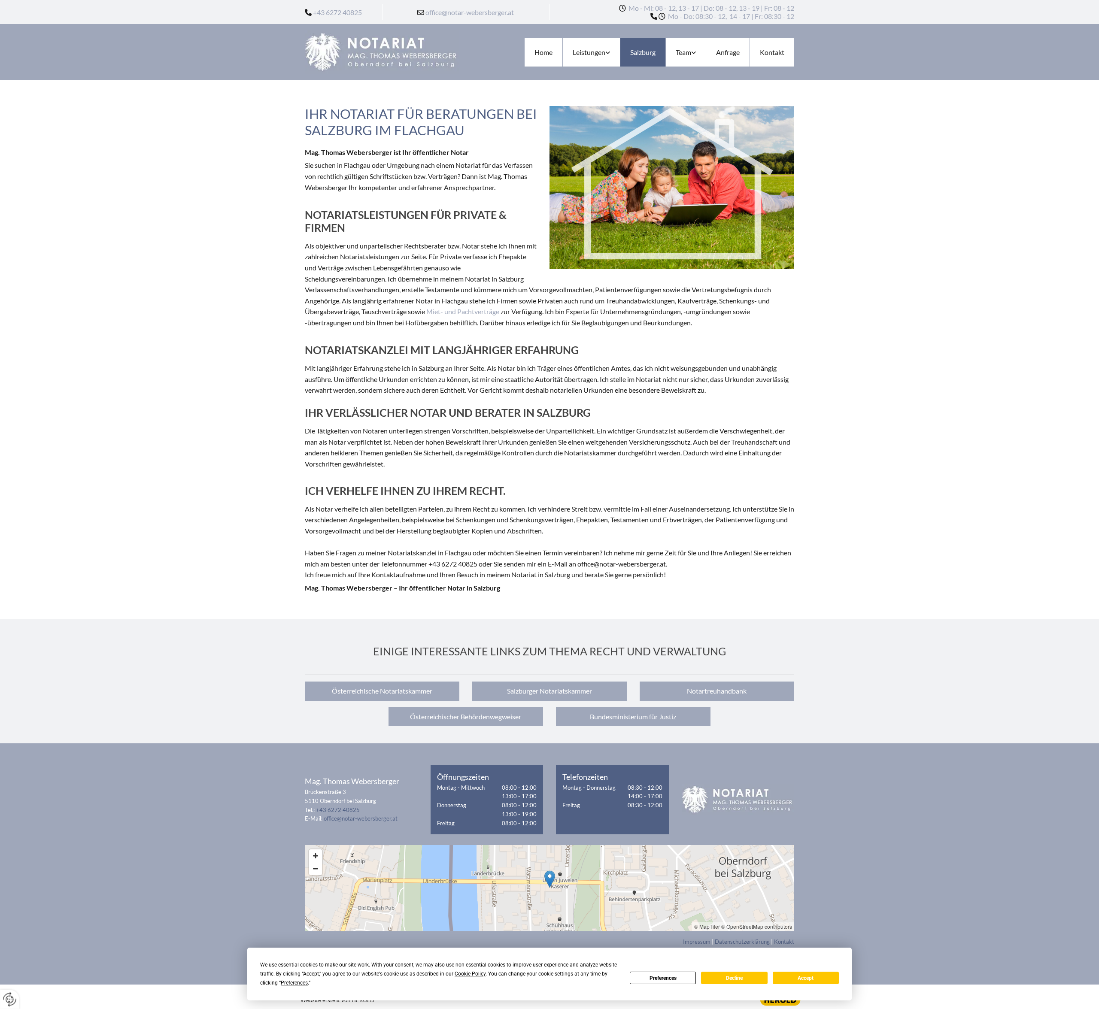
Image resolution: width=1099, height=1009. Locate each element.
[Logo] (382, 52)
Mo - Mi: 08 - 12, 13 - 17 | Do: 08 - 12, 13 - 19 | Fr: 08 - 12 (711, 8)
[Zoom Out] (315, 868)
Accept (806, 978)
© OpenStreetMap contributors (756, 926)
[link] (591, 52)
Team (683, 52)
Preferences (663, 978)
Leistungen (589, 52)
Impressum (696, 941)
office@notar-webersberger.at (469, 12)
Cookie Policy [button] (470, 974)
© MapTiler (707, 926)
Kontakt (772, 52)
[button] (382, 691)
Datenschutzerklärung (742, 941)
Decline (734, 978)
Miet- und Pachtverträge (462, 311)
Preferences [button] (294, 983)
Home (543, 52)
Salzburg (643, 52)
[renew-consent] (9, 999)
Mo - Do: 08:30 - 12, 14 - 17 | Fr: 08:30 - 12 (730, 16)
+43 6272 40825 (337, 12)
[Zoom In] (315, 855)
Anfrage (728, 52)
